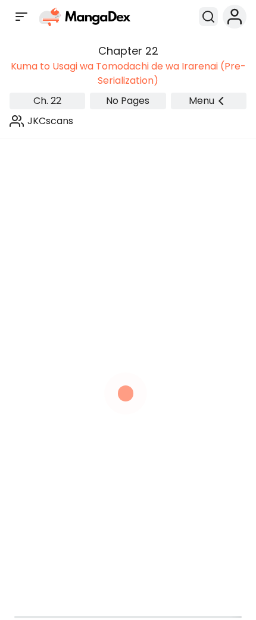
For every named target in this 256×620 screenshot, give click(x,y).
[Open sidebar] (21, 17)
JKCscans (50, 121)
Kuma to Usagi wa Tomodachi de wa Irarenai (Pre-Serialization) (128, 73)
